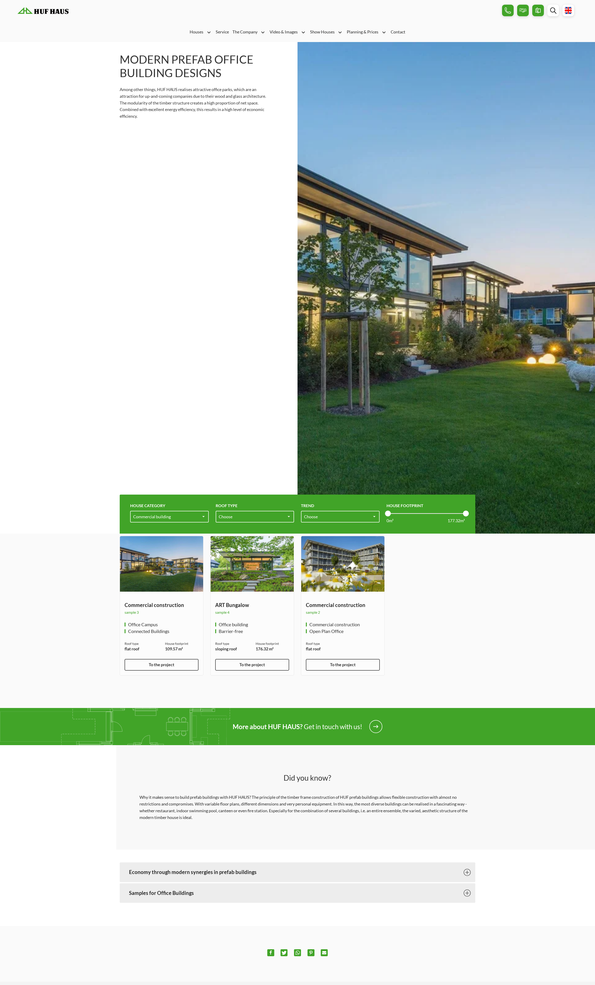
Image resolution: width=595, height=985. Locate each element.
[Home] (43, 10)
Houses (196, 31)
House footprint (405, 505)
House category (147, 505)
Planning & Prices (362, 31)
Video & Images (284, 31)
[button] (270, 952)
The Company (245, 31)
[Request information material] (538, 10)
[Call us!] (508, 10)
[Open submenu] (209, 32)
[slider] (388, 513)
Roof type (227, 505)
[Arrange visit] (523, 10)
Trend (307, 505)
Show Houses (322, 31)
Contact (398, 31)
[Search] (553, 10)
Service (222, 31)
